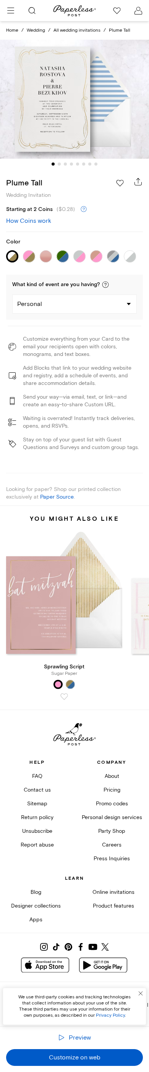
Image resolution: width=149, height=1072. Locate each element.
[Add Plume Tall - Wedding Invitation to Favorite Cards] (120, 183)
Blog (36, 892)
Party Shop (111, 831)
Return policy (37, 817)
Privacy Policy (110, 1015)
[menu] (10, 10)
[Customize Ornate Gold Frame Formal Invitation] (74, 99)
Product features (113, 906)
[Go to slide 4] (71, 164)
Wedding (36, 30)
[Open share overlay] (138, 181)
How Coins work (28, 221)
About (112, 776)
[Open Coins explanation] (83, 209)
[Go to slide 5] (77, 164)
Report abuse (37, 845)
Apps (35, 919)
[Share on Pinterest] (68, 947)
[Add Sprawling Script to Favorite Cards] (64, 696)
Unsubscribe (37, 831)
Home (12, 30)
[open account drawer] (138, 10)
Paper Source (57, 497)
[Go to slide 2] (59, 164)
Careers (111, 845)
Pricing (112, 790)
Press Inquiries (112, 858)
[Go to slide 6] (83, 164)
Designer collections (36, 906)
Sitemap (37, 803)
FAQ (37, 776)
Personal (29, 304)
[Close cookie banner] (140, 993)
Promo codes (112, 803)
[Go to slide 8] (95, 164)
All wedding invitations (76, 30)
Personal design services (112, 817)
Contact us (37, 790)
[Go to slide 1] (53, 164)
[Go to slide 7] (89, 164)
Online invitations (113, 892)
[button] (105, 284)
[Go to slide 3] (65, 164)
